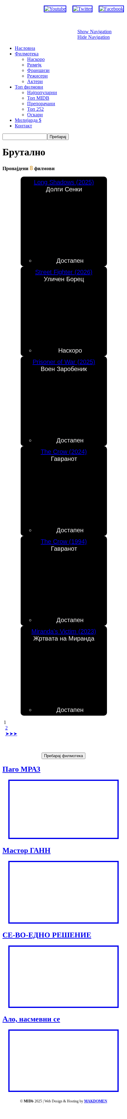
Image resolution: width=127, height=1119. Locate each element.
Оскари (35, 114)
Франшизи (38, 70)
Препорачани (41, 103)
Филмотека (27, 53)
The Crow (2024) (64, 451)
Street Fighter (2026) (63, 272)
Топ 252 (35, 109)
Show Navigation (94, 31)
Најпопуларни (42, 92)
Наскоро (36, 59)
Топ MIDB (38, 98)
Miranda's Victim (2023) (63, 631)
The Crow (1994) (64, 541)
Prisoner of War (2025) (64, 361)
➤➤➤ (11, 733)
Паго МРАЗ (21, 769)
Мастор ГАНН (26, 850)
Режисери (37, 75)
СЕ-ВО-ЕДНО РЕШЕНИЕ (46, 935)
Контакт (23, 125)
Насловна (25, 48)
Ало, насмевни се (31, 1019)
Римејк (34, 64)
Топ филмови (29, 87)
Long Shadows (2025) (64, 182)
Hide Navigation (93, 37)
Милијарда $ (28, 120)
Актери (35, 81)
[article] (64, 221)
